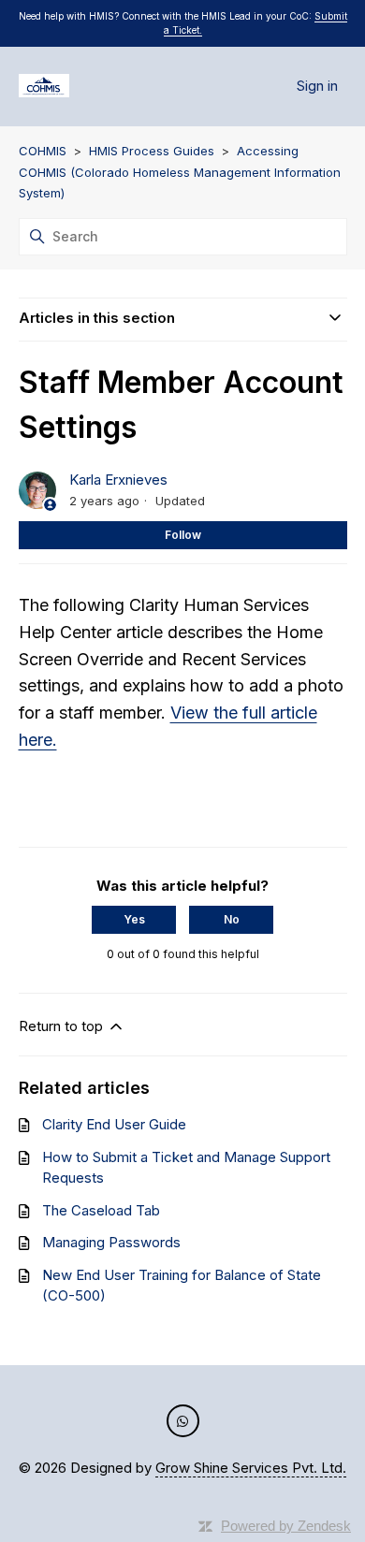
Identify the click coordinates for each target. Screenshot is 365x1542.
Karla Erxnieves (118, 479)
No (232, 919)
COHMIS (42, 150)
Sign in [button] (317, 86)
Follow (183, 535)
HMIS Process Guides (151, 150)
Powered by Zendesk (286, 1526)
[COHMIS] (44, 86)
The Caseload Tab (101, 1210)
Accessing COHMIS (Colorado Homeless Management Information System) (180, 171)
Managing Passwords (111, 1242)
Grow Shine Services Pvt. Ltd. (250, 1468)
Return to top (63, 1026)
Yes (134, 919)
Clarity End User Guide (114, 1124)
